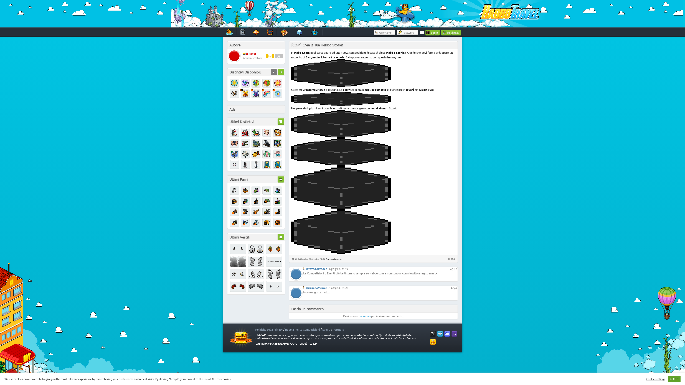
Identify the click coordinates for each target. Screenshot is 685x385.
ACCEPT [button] (674, 378)
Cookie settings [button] (655, 379)
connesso (365, 316)
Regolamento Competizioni (302, 329)
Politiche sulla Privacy (269, 329)
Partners (338, 329)
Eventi (326, 329)
